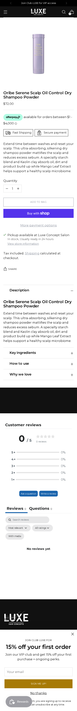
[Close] (73, 634)
